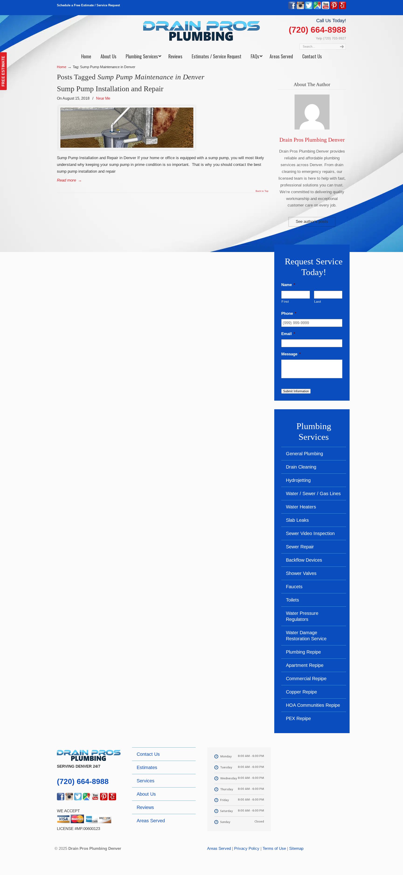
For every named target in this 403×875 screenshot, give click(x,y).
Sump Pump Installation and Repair (110, 88)
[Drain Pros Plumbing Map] (314, 781)
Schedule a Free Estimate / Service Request (88, 5)
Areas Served (219, 848)
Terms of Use (274, 848)
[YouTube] (325, 8)
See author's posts (312, 221)
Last (317, 301)
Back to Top (262, 191)
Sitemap (296, 848)
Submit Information (296, 391)
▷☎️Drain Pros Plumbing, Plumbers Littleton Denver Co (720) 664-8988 (201, 31)
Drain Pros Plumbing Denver (312, 140)
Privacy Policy (246, 848)
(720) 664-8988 (317, 30)
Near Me (103, 98)
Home (61, 67)
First (285, 301)
